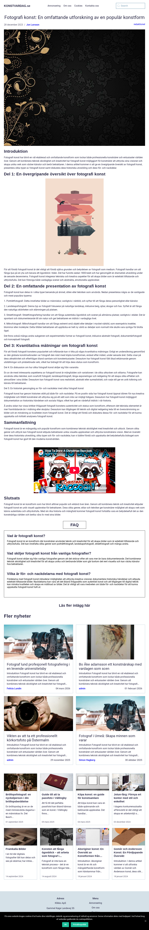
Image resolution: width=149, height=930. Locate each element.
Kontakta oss (92, 5)
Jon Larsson (32, 24)
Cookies (78, 5)
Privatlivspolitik (79, 924)
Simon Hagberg (87, 760)
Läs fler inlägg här (74, 605)
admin (82, 688)
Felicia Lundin (14, 688)
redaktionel (139, 24)
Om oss (67, 5)
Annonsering (54, 5)
